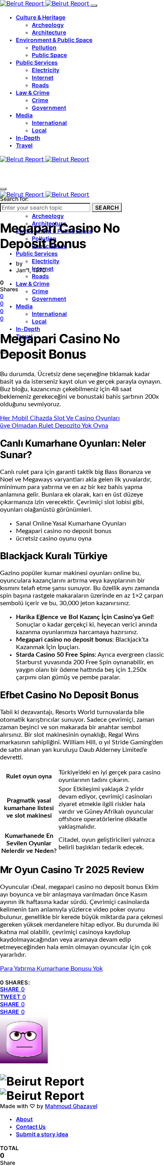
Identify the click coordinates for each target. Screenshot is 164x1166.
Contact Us (31, 1126)
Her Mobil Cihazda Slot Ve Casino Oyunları (60, 418)
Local (39, 130)
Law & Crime (32, 92)
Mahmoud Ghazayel (71, 1106)
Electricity (45, 70)
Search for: (14, 198)
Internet (42, 77)
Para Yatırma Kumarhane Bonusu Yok (51, 968)
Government (49, 107)
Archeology (48, 24)
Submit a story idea (42, 1134)
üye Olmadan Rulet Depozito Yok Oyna (54, 425)
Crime (40, 100)
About (24, 1119)
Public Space (49, 55)
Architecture (49, 32)
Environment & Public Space (54, 39)
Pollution (44, 47)
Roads (40, 85)
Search (107, 207)
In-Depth (28, 137)
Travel (24, 145)
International (49, 122)
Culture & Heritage (40, 17)
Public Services (37, 62)
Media (24, 115)
